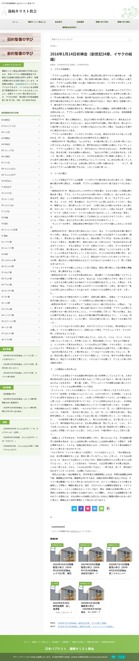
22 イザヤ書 (6, 242)
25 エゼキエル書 (8, 260)
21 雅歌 (4, 236)
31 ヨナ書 (5, 297)
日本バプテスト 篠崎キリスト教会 (69, 648)
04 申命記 (5, 144)
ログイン (76, 531)
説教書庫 (80, 22)
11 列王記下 (6, 187)
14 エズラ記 (6, 193)
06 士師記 (5, 156)
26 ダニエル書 (7, 266)
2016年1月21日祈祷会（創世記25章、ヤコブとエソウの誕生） (86, 626)
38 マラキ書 (6, 339)
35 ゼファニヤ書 (8, 321)
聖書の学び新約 (124, 22)
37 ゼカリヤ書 (7, 333)
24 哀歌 (4, 254)
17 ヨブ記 (5, 211)
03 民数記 (5, 138)
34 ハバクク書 (7, 315)
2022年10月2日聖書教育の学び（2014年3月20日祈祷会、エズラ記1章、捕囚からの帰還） (63, 570)
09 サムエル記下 (8, 175)
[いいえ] (135, 657)
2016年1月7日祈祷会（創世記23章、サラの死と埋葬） (83, 623)
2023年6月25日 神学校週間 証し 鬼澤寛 (62, 606)
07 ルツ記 (5, 162)
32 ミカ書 (5, 303)
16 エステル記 (7, 205)
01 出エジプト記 (8, 126)
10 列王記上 (6, 181)
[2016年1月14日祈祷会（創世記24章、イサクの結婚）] (94, 508)
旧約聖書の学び (9, 394)
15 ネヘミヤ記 (7, 199)
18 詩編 (4, 217)
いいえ (121, 657)
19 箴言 (4, 223)
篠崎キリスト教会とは (37, 22)
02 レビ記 (5, 132)
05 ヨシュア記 (7, 150)
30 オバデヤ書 (7, 290)
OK (113, 657)
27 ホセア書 (6, 272)
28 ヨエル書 (6, 278)
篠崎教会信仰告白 (69, 27)
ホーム (15, 22)
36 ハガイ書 (6, 327)
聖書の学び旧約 (102, 22)
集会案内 (58, 22)
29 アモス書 (6, 284)
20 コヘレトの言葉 (9, 229)
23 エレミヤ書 (7, 248)
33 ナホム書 (6, 309)
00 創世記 (5, 120)
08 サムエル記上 (8, 168)
